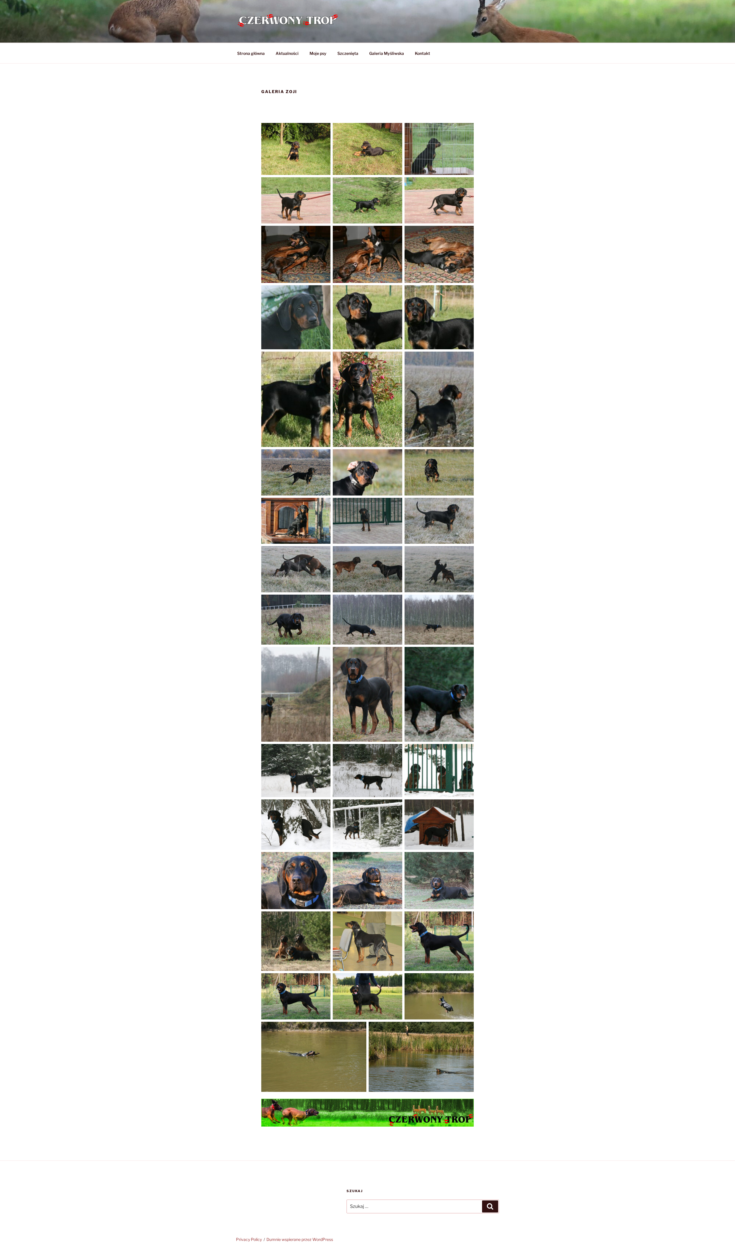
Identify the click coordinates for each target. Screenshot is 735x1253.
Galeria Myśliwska (386, 53)
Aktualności (287, 53)
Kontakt (422, 53)
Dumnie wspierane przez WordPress (299, 1239)
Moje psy (318, 53)
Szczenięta (347, 53)
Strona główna (251, 53)
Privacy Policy (249, 1239)
